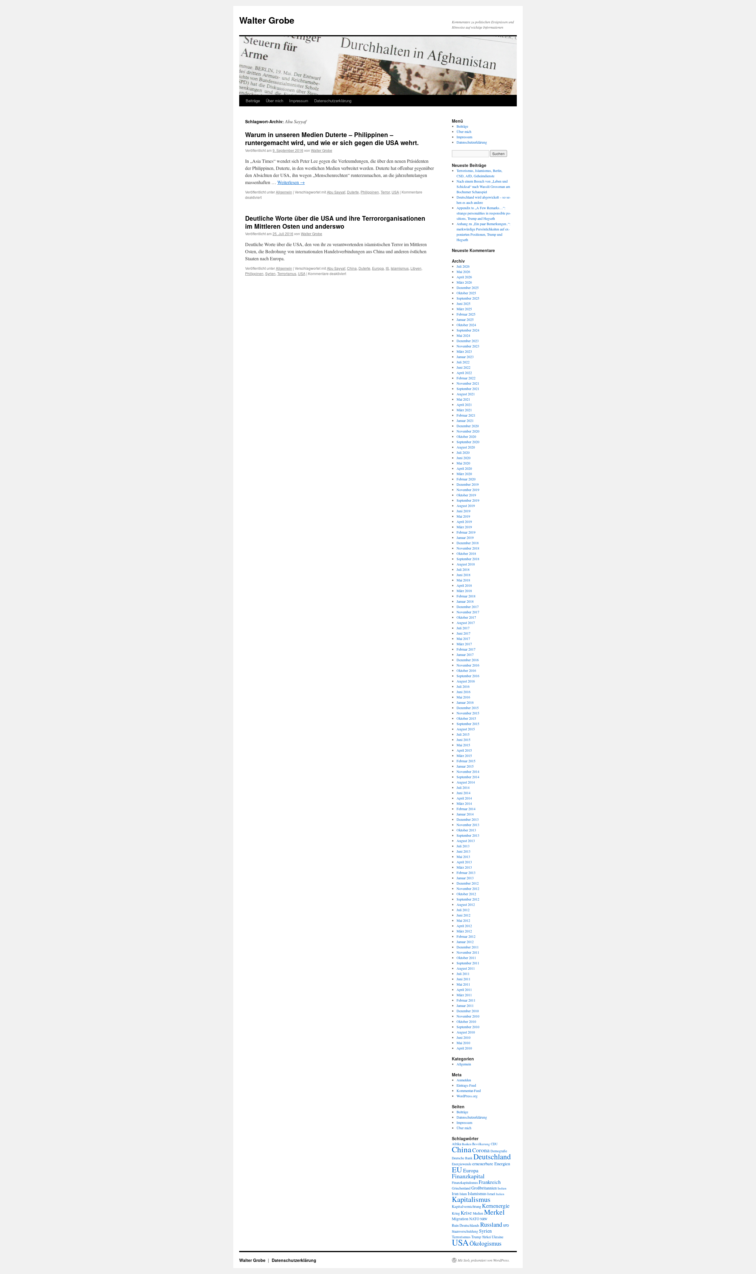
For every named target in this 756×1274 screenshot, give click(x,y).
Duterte (353, 191)
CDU (494, 1144)
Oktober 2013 (466, 830)
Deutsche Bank (462, 1158)
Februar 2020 (466, 479)
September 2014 (468, 776)
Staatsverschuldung (465, 1231)
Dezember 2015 (468, 707)
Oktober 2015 (466, 718)
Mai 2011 (463, 984)
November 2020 (468, 431)
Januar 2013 (465, 877)
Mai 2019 (463, 516)
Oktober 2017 (466, 617)
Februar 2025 (466, 314)
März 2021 (464, 409)
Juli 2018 (463, 569)
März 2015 (464, 755)
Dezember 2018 (468, 542)
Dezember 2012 (468, 883)
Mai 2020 (463, 463)
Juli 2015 (463, 734)
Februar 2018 (466, 596)
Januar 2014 (465, 814)
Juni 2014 (463, 792)
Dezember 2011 (468, 947)
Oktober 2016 (466, 670)
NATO (474, 1218)
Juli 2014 (463, 787)
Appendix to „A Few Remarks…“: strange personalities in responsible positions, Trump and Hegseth (484, 213)
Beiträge (253, 100)
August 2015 (466, 729)
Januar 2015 (465, 766)
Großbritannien (484, 1188)
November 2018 (468, 548)
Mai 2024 (463, 335)
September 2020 (468, 441)
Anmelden (464, 1080)
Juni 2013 (463, 851)
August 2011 (466, 968)
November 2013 (468, 824)
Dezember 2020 (468, 425)
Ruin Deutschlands (465, 1225)
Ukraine (498, 1236)
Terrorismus (286, 273)
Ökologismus (485, 1243)
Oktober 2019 (466, 495)
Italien (500, 1194)
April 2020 (464, 468)
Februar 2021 (466, 415)
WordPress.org (467, 1095)
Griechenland (461, 1188)
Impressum (298, 100)
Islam (463, 1194)
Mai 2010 (463, 1042)
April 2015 (464, 750)
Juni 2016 (463, 691)
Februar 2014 (466, 808)
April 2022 (464, 372)
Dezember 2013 (468, 819)
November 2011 (468, 952)
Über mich (274, 100)
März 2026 (464, 282)
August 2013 (466, 840)
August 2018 (466, 564)
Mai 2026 (463, 271)
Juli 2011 (463, 973)
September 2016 (468, 675)
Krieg (456, 1213)
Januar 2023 (465, 356)
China (352, 268)
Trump (476, 1236)
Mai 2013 (463, 856)
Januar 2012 (465, 941)
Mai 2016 (463, 697)
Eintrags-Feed (466, 1085)
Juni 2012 (463, 915)
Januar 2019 (465, 537)
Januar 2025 (465, 319)
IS (387, 268)
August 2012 (466, 904)
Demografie (499, 1151)
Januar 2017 (465, 654)
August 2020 (466, 447)
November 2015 (468, 713)
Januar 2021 (465, 420)
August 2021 (466, 393)
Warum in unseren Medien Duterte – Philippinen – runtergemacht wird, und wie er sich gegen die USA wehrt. (332, 138)
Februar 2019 (466, 532)
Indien (502, 1188)
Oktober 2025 (466, 292)
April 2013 (464, 861)
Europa (378, 268)
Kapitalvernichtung (466, 1206)
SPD (506, 1225)
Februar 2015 (466, 760)
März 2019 (464, 526)
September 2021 (468, 388)
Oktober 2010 (466, 1021)
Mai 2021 (463, 399)
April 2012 (464, 925)
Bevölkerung (481, 1144)
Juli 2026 (463, 266)
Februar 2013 (466, 872)
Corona (481, 1150)
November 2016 (468, 665)
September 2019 (468, 500)
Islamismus (400, 268)
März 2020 (464, 473)
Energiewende (461, 1164)
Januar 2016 (465, 702)
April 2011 (464, 989)
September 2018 (468, 558)
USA (395, 191)
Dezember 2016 (468, 659)
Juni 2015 (463, 739)
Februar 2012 (466, 936)
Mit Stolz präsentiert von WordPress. (484, 1260)
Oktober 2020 (466, 436)
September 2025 (468, 298)
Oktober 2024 (466, 324)
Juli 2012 (463, 909)
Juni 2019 (463, 510)
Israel (491, 1194)
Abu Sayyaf (336, 191)
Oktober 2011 (466, 957)
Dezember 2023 (468, 340)
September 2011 (468, 963)
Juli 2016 (463, 686)
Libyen (415, 268)
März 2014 (464, 803)
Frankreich (490, 1182)
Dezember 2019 (468, 484)
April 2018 (464, 585)
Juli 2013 (463, 846)
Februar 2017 (466, 649)
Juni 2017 (463, 633)
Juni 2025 (463, 303)
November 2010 (468, 1016)
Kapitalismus (471, 1199)
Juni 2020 (463, 457)
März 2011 (464, 994)
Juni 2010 (463, 1037)
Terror (385, 191)
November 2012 (468, 888)
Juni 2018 (463, 574)
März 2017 (464, 643)
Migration (460, 1218)
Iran (455, 1193)
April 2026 (464, 276)
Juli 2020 (463, 452)
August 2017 (466, 622)
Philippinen (370, 191)
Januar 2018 (465, 601)
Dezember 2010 (468, 1010)
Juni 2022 (463, 367)
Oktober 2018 (466, 553)
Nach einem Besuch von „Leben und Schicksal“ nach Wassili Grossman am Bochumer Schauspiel (483, 186)
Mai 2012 (463, 920)
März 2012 (464, 931)
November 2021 (468, 383)
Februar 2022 (466, 378)
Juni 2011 (463, 978)
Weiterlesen (291, 182)
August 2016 (466, 681)
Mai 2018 (463, 580)
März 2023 (464, 351)
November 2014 (468, 771)
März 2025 (464, 308)
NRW (484, 1219)
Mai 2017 (463, 638)
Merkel (494, 1212)
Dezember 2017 (468, 606)
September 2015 (468, 723)
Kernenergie (495, 1205)
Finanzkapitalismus (465, 1182)
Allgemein (284, 191)
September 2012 (468, 899)
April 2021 (464, 404)
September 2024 (468, 330)
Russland (491, 1224)
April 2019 (464, 521)
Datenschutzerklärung (332, 100)
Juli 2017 (463, 627)
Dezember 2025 (468, 287)
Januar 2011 (465, 1005)
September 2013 (468, 835)
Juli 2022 (463, 362)
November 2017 (468, 612)
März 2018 (464, 590)
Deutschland (492, 1156)
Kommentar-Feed (469, 1090)
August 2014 (466, 782)
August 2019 (466, 505)
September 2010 (468, 1026)
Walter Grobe (266, 20)
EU (457, 1169)
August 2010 (466, 1032)
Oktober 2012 (466, 893)
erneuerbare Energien (491, 1163)
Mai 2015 (463, 744)
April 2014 (464, 798)
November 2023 (468, 346)
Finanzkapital (468, 1176)
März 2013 (464, 867)
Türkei (486, 1237)
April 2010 (464, 1048)
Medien (478, 1213)
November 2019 (468, 489)
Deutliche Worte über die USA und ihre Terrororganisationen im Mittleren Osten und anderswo (335, 222)
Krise (466, 1212)
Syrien (270, 273)
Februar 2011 (466, 1000)
